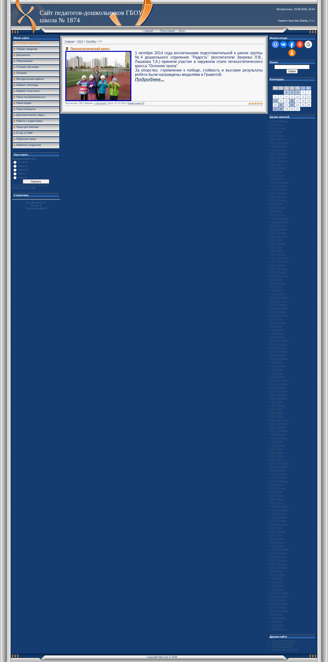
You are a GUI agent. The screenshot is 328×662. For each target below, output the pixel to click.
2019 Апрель (278, 322)
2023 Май (276, 491)
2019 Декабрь (279, 351)
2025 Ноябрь (278, 599)
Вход (182, 30)
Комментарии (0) (136, 103)
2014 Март (277, 124)
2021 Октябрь (279, 423)
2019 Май (276, 326)
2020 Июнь (277, 373)
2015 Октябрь (279, 185)
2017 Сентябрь (280, 257)
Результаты (19, 185)
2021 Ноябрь (278, 427)
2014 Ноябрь (278, 149)
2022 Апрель (278, 445)
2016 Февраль (279, 200)
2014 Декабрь (279, 153)
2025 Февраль (279, 567)
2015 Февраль (279, 160)
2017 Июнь (277, 250)
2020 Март (277, 362)
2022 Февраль (279, 437)
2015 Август (278, 178)
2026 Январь (278, 607)
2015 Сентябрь (280, 182)
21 (280, 104)
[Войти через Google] (308, 44)
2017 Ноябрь (278, 265)
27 (275, 109)
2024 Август (278, 545)
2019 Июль (277, 333)
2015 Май (276, 171)
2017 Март (277, 239)
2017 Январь (278, 232)
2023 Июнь (277, 495)
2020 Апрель (278, 365)
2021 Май (276, 409)
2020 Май (276, 369)
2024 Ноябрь (278, 556)
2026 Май (276, 621)
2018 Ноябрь (278, 304)
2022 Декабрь (279, 473)
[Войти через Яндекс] (300, 44)
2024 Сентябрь (280, 549)
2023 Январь (278, 477)
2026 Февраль (279, 610)
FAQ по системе (282, 646)
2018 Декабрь (279, 308)
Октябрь (91, 41)
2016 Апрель (278, 207)
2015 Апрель (278, 167)
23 (292, 104)
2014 (80, 41)
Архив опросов (38, 185)
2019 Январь (278, 311)
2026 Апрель (278, 617)
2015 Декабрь (279, 193)
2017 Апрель (278, 243)
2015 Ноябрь (278, 189)
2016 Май (276, 211)
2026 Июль (277, 625)
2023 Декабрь (279, 517)
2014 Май (276, 131)
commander (100, 103)
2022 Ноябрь (278, 470)
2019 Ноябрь (278, 347)
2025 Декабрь (279, 603)
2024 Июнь (277, 538)
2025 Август (278, 589)
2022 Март (277, 441)
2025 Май (276, 578)
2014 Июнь (277, 135)
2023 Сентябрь (280, 506)
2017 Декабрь (279, 268)
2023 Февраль (279, 481)
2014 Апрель (278, 128)
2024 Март (277, 527)
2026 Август (278, 628)
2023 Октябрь (279, 509)
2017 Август (278, 254)
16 (292, 100)
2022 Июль (277, 455)
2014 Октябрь (279, 146)
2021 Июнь (277, 412)
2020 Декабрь (279, 391)
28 (280, 109)
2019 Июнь (277, 329)
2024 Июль (277, 542)
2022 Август (278, 459)
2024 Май (276, 535)
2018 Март (277, 279)
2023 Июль (277, 499)
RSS (312, 20)
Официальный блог (284, 640)
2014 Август (278, 139)
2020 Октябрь (279, 383)
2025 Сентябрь (280, 592)
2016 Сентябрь (280, 218)
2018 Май (276, 286)
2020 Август (278, 376)
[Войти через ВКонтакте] (283, 44)
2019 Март (277, 319)
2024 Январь (278, 520)
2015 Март (277, 164)
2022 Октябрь (279, 466)
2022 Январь (278, 434)
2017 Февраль (279, 236)
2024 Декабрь (279, 560)
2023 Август (278, 502)
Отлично (23, 162)
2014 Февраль (279, 121)
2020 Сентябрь (280, 380)
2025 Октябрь (279, 596)
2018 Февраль (279, 275)
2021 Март (277, 401)
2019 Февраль (279, 315)
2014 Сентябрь (280, 142)
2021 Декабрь (279, 430)
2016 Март (277, 203)
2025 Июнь (277, 581)
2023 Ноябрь (278, 513)
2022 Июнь (277, 452)
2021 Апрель (278, 405)
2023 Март (277, 484)
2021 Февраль (279, 398)
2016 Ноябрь (278, 225)
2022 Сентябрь (280, 463)
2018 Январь (278, 272)
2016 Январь (278, 196)
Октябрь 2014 (292, 84)
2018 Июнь (277, 290)
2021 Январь (278, 394)
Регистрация (167, 30)
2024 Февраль (279, 524)
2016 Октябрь (279, 221)
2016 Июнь (277, 214)
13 (275, 100)
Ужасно (22, 177)
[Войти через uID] (275, 44)
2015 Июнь (277, 175)
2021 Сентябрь (280, 419)
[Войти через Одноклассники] (292, 52)
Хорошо (23, 165)
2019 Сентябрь (280, 340)
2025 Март (277, 571)
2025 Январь (278, 563)
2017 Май (276, 247)
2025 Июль (277, 585)
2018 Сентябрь (280, 297)
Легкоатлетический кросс (90, 48)
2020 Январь (278, 355)
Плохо (22, 173)
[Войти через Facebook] (291, 44)
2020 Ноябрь (278, 387)
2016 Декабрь (279, 229)
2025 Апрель (278, 574)
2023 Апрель (278, 488)
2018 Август (278, 293)
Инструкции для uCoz (285, 649)
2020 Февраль (279, 358)
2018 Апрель (278, 283)
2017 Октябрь (279, 261)
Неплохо (23, 169)
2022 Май (276, 448)
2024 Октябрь (279, 553)
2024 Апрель (278, 531)
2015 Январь (278, 157)
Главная (148, 30)
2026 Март (277, 614)
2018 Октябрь (279, 301)
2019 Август (278, 337)
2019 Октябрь (279, 344)
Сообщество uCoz (283, 643)
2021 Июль (277, 416)
